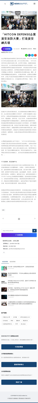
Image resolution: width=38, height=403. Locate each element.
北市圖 (15, 317)
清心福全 (23, 324)
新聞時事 (29, 49)
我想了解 (19, 382)
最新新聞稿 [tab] (12, 261)
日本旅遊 (5, 320)
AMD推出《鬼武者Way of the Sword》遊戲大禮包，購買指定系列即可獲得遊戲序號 (21, 289)
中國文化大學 (6, 317)
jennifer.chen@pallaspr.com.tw (17, 249)
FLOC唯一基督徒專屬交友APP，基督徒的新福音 (21, 266)
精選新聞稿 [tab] (5, 261)
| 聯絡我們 (27, 398)
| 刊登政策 (10, 398)
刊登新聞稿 (19, 347)
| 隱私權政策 (21, 398)
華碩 (12, 320)
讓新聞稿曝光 (19, 364)
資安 (3, 210)
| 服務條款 (15, 398)
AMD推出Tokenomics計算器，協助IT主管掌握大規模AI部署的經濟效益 (22, 281)
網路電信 (10, 52)
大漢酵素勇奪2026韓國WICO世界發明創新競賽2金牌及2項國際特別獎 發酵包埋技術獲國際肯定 (22, 303)
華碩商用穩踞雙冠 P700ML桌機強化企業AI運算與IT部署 (22, 274)
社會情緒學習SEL (7, 324)
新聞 (24, 49)
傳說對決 (25, 320)
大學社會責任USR (25, 317)
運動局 (18, 320)
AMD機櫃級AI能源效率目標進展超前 (18, 295)
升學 (16, 324)
